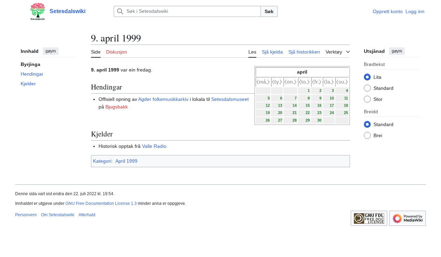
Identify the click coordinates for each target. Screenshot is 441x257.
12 (268, 105)
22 (308, 113)
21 (295, 113)
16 (319, 105)
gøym (50, 51)
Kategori (102, 161)
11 (346, 98)
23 (319, 113)
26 (268, 120)
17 (332, 105)
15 (308, 105)
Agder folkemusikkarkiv (163, 99)
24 (332, 113)
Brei (377, 135)
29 (308, 120)
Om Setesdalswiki (57, 214)
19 (268, 113)
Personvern (26, 214)
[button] (18, 11)
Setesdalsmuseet (230, 99)
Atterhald (87, 214)
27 (280, 120)
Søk (269, 11)
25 (346, 113)
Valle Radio (154, 146)
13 (280, 105)
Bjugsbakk (116, 107)
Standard (383, 88)
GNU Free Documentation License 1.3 (101, 203)
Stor (377, 99)
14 (295, 105)
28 (295, 120)
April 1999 (126, 161)
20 (280, 113)
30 (319, 120)
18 (346, 105)
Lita (377, 77)
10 (332, 98)
